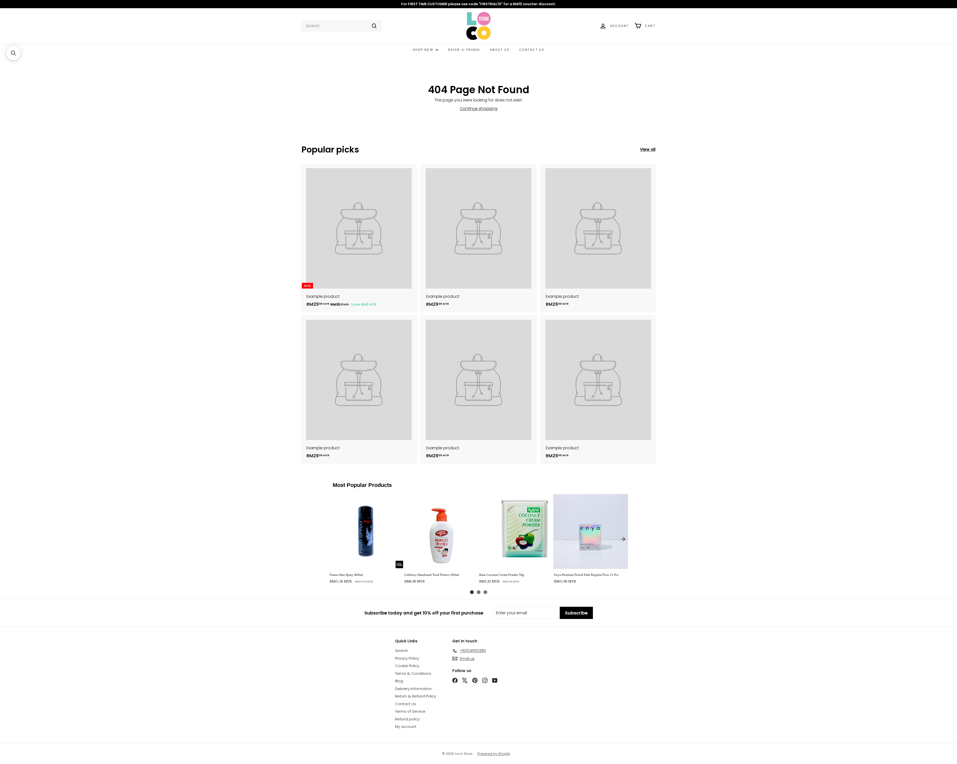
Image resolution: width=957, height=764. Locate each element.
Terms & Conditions (413, 673)
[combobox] (341, 26)
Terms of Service (410, 711)
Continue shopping (478, 108)
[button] (13, 53)
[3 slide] (485, 592)
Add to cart (366, 563)
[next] (623, 539)
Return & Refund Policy (415, 696)
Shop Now (424, 50)
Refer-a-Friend (464, 50)
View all (647, 149)
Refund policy (407, 719)
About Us (499, 50)
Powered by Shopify (494, 753)
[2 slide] (478, 592)
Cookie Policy (407, 665)
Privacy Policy (407, 658)
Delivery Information (413, 688)
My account (405, 726)
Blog (399, 681)
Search (401, 650)
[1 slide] (472, 592)
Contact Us (531, 50)
